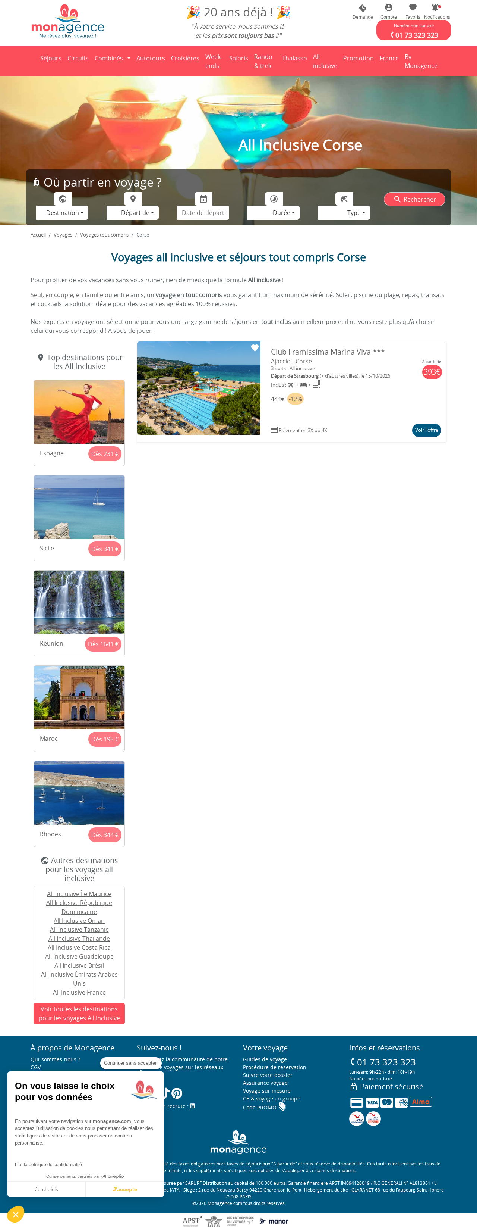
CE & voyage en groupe (271, 1098)
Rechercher (414, 199)
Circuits (78, 58)
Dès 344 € (105, 835)
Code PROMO (265, 1107)
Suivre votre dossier (268, 1074)
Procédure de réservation (274, 1067)
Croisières (185, 58)
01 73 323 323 (382, 1062)
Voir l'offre (426, 430)
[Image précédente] (142, 391)
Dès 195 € (105, 739)
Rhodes (50, 834)
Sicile (47, 548)
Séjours (52, 60)
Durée (281, 213)
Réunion (51, 643)
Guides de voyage (265, 1059)
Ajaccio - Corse (291, 361)
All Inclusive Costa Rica (79, 947)
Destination (62, 213)
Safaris (240, 60)
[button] (435, 12)
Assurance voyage (265, 1082)
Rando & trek (266, 61)
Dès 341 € (105, 549)
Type (354, 213)
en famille (89, 295)
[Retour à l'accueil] (68, 21)
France (390, 60)
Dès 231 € (105, 454)
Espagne (52, 453)
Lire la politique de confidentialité (48, 1164)
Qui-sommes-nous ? (55, 1059)
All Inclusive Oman (79, 921)
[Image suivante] (255, 391)
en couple (59, 295)
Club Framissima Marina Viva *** (328, 352)
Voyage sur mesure (267, 1090)
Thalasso (296, 60)
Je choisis (46, 1189)
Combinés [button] (109, 58)
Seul (36, 295)
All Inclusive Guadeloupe (79, 956)
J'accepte (125, 1189)
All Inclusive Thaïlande (79, 938)
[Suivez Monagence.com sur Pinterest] (176, 1093)
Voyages (63, 234)
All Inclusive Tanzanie (79, 929)
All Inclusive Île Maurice (79, 894)
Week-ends (213, 61)
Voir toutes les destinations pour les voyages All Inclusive (79, 1013)
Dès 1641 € (103, 644)
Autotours (150, 58)
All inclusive (326, 61)
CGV (36, 1067)
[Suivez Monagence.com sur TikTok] (165, 1093)
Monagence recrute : (163, 1105)
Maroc (49, 738)
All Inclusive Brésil (79, 965)
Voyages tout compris (104, 234)
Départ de (135, 213)
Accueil (38, 234)
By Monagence (422, 61)
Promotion (358, 60)
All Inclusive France (79, 992)
